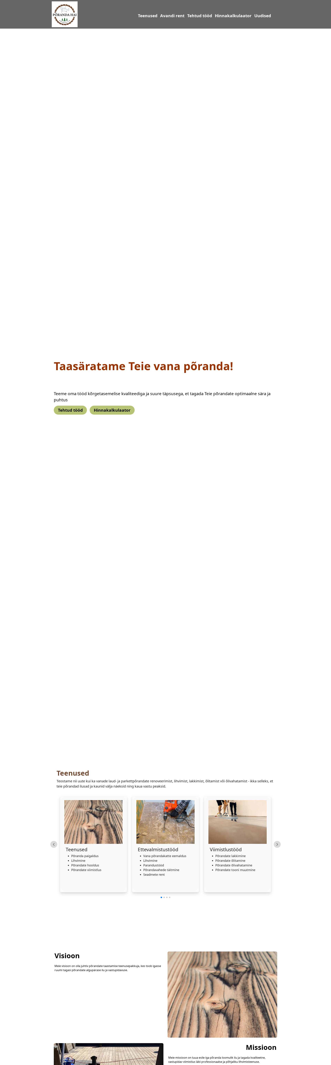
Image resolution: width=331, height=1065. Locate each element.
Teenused (130, 15)
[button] (161, 897)
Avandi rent (155, 15)
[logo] (65, 14)
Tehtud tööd (182, 15)
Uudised (245, 15)
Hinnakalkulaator (216, 15)
